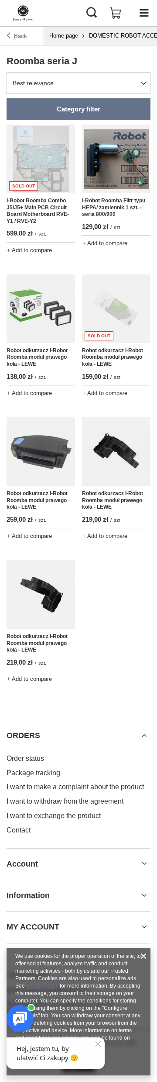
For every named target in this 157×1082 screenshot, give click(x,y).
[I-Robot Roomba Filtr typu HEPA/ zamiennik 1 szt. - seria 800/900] (116, 159)
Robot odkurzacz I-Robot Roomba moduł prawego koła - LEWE (37, 357)
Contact (19, 830)
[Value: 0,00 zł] (115, 13)
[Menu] (144, 13)
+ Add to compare (29, 250)
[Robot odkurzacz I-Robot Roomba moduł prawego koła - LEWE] (41, 308)
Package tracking (33, 773)
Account (22, 864)
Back (20, 36)
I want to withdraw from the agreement (65, 801)
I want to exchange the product (54, 815)
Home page (63, 35)
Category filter (78, 109)
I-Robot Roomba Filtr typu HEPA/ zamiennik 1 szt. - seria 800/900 (113, 207)
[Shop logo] (23, 13)
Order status (25, 758)
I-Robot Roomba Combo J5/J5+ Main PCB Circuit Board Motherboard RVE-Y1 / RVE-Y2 (38, 211)
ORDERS (23, 735)
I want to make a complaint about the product (75, 787)
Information (28, 895)
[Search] (91, 13)
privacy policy (42, 986)
